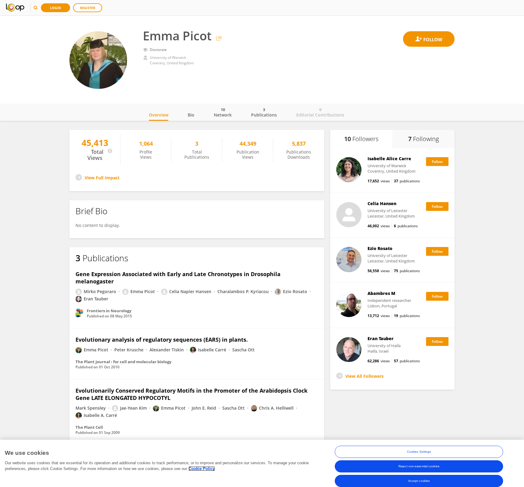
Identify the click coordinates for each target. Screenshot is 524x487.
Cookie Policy (202, 468)
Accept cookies (419, 480)
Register (87, 7)
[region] (262, 463)
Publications (264, 112)
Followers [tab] (361, 139)
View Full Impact (102, 178)
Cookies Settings (419, 451)
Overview (158, 115)
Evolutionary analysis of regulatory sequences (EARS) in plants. (162, 339)
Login (55, 7)
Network (223, 112)
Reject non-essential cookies (418, 466)
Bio (191, 115)
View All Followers (364, 376)
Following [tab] (423, 139)
